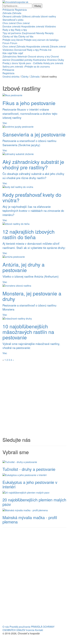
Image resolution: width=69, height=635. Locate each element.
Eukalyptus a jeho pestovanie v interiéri (30, 484)
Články (24, 76)
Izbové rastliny (48, 16)
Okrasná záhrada (12, 16)
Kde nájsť (7, 53)
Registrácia (21, 9)
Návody (40, 33)
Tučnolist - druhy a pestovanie (29, 469)
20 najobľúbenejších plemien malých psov (34, 502)
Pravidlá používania (20, 626)
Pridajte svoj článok (13, 39)
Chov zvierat (9, 23)
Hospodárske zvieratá (32, 26)
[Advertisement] (34, 399)
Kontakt (39, 630)
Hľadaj (37, 6)
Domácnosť (20, 49)
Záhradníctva (10, 56)
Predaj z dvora (10, 63)
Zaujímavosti (29, 33)
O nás (6, 626)
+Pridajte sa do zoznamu (37, 66)
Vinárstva (52, 59)
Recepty (49, 33)
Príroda (43, 49)
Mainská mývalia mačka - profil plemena (30, 519)
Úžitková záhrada (31, 16)
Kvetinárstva (39, 59)
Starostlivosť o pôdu (13, 19)
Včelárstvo (50, 26)
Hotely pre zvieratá (53, 63)
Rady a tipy (8, 29)
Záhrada (7, 13)
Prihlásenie (8, 9)
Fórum (6, 43)
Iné (49, 49)
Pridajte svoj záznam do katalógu (41, 39)
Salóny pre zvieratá (13, 66)
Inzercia (30, 630)
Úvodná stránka (11, 76)
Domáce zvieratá (11, 26)
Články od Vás (10, 36)
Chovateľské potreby (21, 59)
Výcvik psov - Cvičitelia (31, 63)
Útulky (60, 59)
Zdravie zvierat (58, 46)
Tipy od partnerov (12, 33)
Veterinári (22, 56)
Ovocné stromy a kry (39, 56)
